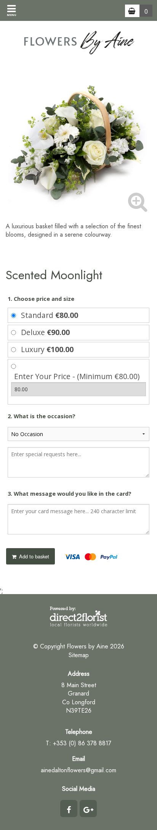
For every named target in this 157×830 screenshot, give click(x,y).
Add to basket (33, 556)
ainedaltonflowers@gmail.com (78, 770)
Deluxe (45, 332)
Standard (49, 315)
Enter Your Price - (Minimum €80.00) (76, 376)
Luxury (47, 349)
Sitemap (79, 655)
